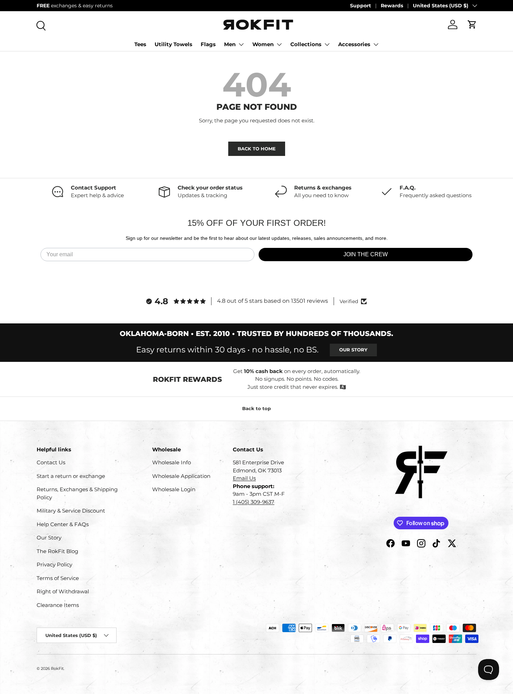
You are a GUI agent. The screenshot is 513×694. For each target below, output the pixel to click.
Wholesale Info (171, 462)
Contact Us (51, 462)
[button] (472, 24)
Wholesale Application (181, 476)
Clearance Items (58, 605)
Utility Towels (173, 44)
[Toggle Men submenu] (241, 44)
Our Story (353, 349)
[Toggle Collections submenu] (327, 44)
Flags (208, 44)
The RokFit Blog (57, 551)
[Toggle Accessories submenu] (376, 44)
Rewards (392, 5)
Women (263, 44)
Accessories (354, 44)
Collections (305, 44)
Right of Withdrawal (63, 591)
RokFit (57, 668)
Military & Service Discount (71, 510)
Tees (140, 44)
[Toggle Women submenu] (279, 44)
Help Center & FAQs (63, 524)
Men (230, 44)
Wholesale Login (173, 489)
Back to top (256, 408)
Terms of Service (58, 578)
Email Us (244, 478)
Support (360, 5)
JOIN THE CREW (365, 254)
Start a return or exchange (71, 476)
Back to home (257, 148)
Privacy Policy (54, 564)
